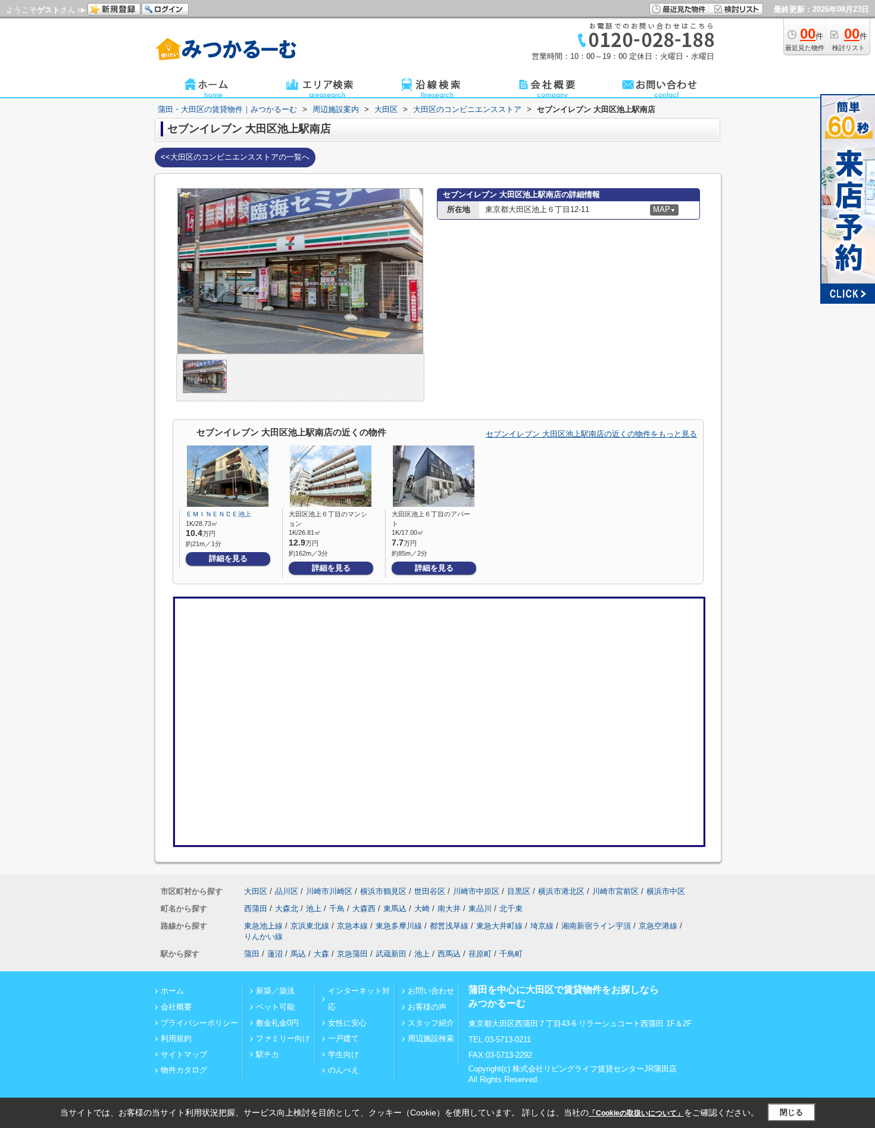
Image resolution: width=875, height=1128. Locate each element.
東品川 (480, 908)
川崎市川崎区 (329, 891)
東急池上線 (263, 925)
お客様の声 (427, 1006)
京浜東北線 (309, 925)
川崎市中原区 (476, 891)
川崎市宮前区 (615, 891)
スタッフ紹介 (431, 1022)
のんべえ (343, 1069)
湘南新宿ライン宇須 (596, 925)
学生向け (343, 1054)
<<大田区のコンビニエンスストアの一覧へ (235, 156)
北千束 (511, 908)
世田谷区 (429, 891)
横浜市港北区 (561, 891)
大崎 (422, 908)
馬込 (298, 953)
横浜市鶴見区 (383, 891)
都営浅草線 (449, 925)
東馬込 (395, 908)
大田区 (255, 891)
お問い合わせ (431, 990)
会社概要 (176, 1006)
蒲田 (252, 953)
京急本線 (352, 925)
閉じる (791, 1112)
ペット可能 (275, 1006)
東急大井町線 (499, 925)
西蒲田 (255, 908)
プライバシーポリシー (199, 1022)
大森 (321, 953)
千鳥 (337, 908)
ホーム (172, 990)
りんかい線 (263, 936)
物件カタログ (184, 1069)
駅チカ (267, 1054)
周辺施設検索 (431, 1038)
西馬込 (449, 953)
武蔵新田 (391, 953)
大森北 (286, 908)
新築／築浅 (275, 990)
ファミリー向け (283, 1038)
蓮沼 (275, 953)
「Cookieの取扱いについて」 (636, 1113)
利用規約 (176, 1038)
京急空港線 (658, 925)
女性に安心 (347, 1022)
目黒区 (518, 891)
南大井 (449, 908)
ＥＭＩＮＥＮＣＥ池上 (218, 514)
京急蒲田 (352, 953)
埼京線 (542, 925)
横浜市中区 (665, 891)
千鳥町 (511, 953)
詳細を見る (228, 558)
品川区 (286, 891)
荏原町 (480, 953)
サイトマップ (184, 1054)
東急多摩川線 (399, 925)
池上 (313, 908)
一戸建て (343, 1038)
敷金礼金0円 (277, 1022)
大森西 (364, 908)
